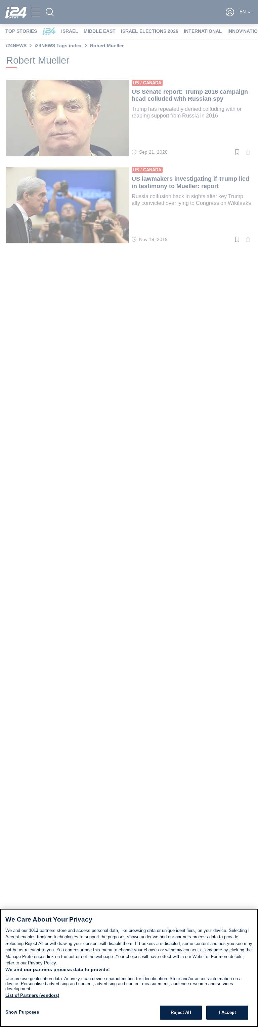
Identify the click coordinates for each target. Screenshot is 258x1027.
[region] (129, 968)
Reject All (181, 1012)
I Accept (227, 1012)
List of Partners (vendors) (32, 995)
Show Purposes (22, 1012)
